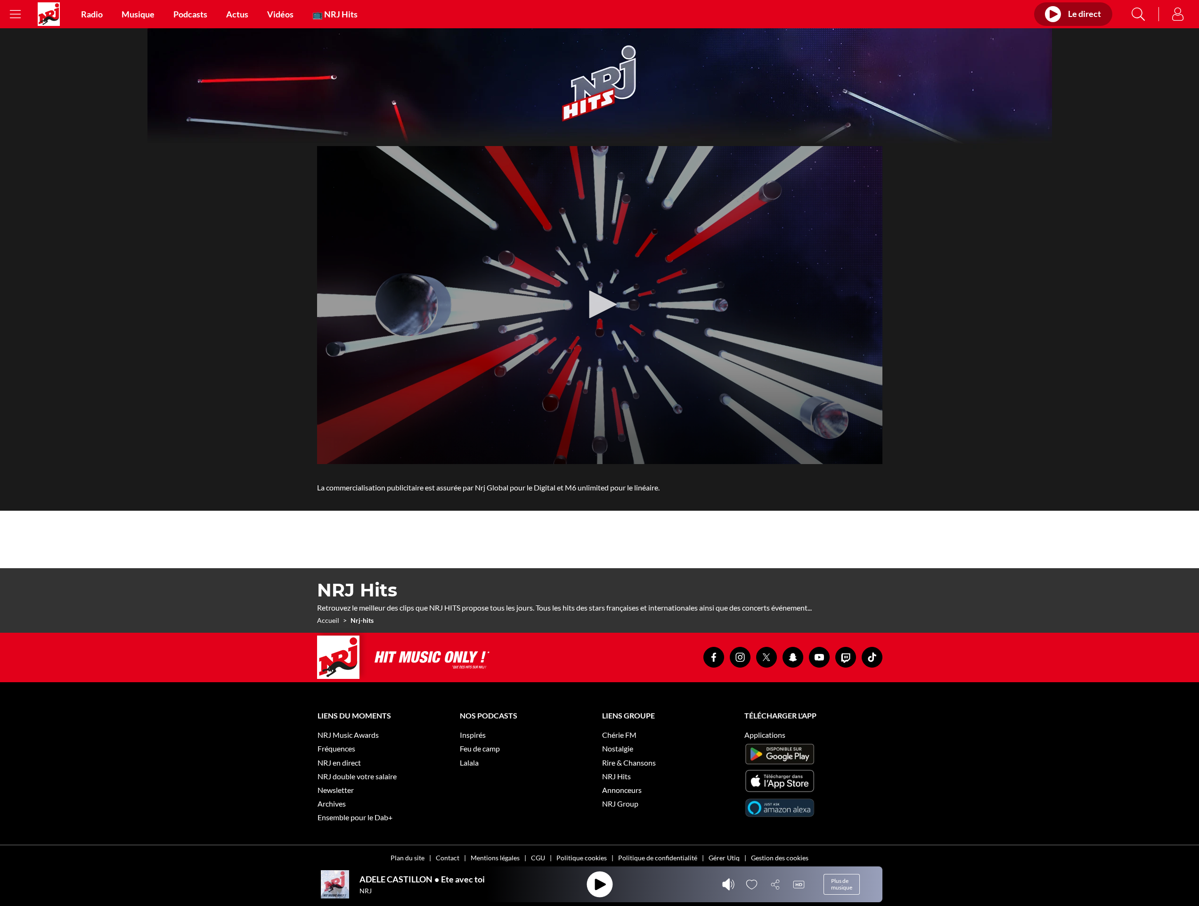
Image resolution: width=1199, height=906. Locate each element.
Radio (92, 14)
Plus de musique (841, 884)
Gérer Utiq (724, 858)
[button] (599, 304)
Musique (138, 14)
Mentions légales (495, 858)
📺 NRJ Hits (335, 14)
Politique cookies (581, 858)
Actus (237, 14)
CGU (538, 858)
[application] (599, 305)
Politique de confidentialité (657, 858)
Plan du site (407, 858)
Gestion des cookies (779, 858)
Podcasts (190, 14)
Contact (447, 858)
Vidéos (280, 14)
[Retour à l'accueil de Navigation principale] (49, 14)
